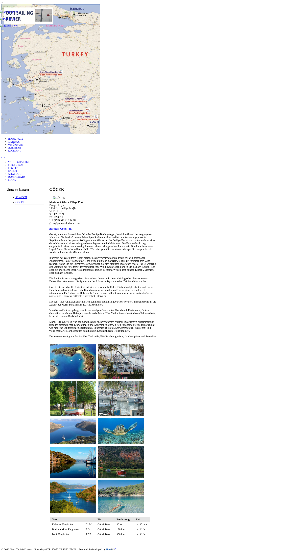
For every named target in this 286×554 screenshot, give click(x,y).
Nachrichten (14, 147)
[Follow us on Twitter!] (8, 18)
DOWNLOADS (16, 176)
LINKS (12, 179)
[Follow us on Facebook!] (9, 11)
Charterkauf (14, 141)
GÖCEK (20, 202)
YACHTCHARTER (19, 161)
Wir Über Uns (15, 144)
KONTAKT (14, 150)
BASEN (12, 170)
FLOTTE (13, 167)
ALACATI (21, 197)
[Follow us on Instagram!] (9, 25)
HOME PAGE (16, 138)
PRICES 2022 (15, 164)
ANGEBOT (14, 173)
